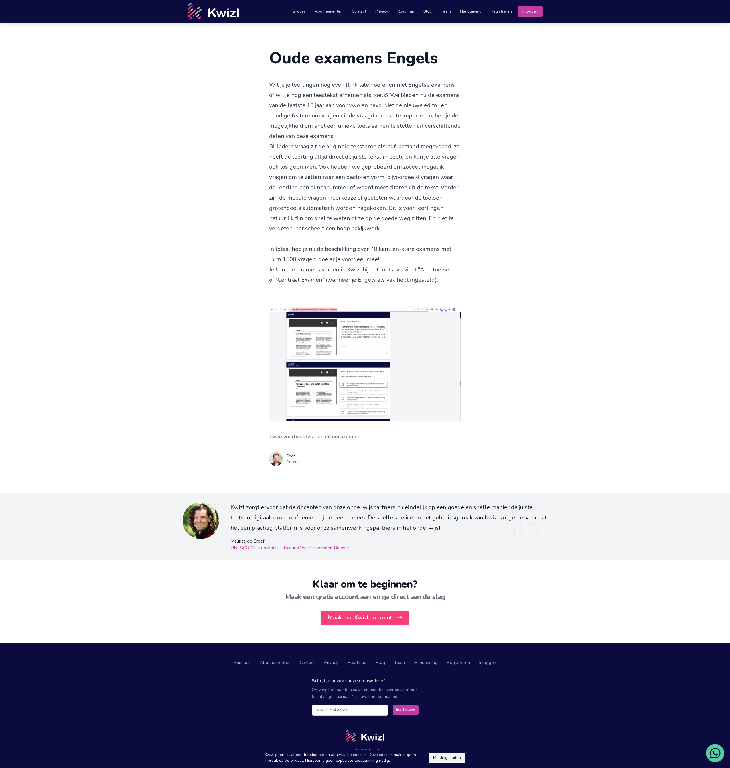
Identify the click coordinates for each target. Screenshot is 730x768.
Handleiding (471, 11)
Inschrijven (405, 709)
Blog (427, 11)
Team (446, 11)
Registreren (501, 11)
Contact (359, 11)
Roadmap (405, 11)
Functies (298, 11)
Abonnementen (329, 11)
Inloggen (530, 11)
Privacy (381, 11)
